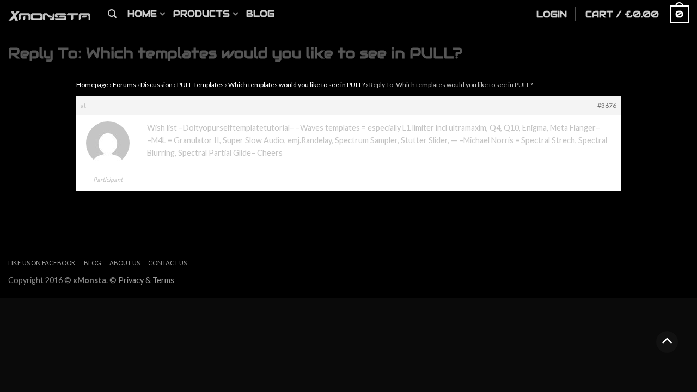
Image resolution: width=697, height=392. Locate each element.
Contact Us (167, 262)
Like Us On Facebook (42, 262)
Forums (124, 85)
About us (124, 262)
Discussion (156, 85)
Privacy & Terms (146, 280)
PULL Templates (200, 85)
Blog (260, 14)
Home (142, 14)
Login (551, 14)
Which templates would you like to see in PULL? (296, 85)
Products (201, 14)
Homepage (92, 85)
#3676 (606, 105)
